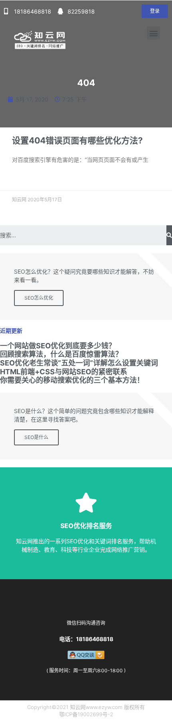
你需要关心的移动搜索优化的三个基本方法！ (72, 380)
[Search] (169, 235)
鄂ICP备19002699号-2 (86, 714)
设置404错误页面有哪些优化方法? (77, 140)
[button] (155, 11)
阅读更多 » (23, 178)
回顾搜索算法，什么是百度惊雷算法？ (61, 354)
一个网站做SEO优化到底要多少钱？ (58, 346)
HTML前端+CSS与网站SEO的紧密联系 (64, 371)
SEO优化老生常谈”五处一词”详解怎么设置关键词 (79, 363)
